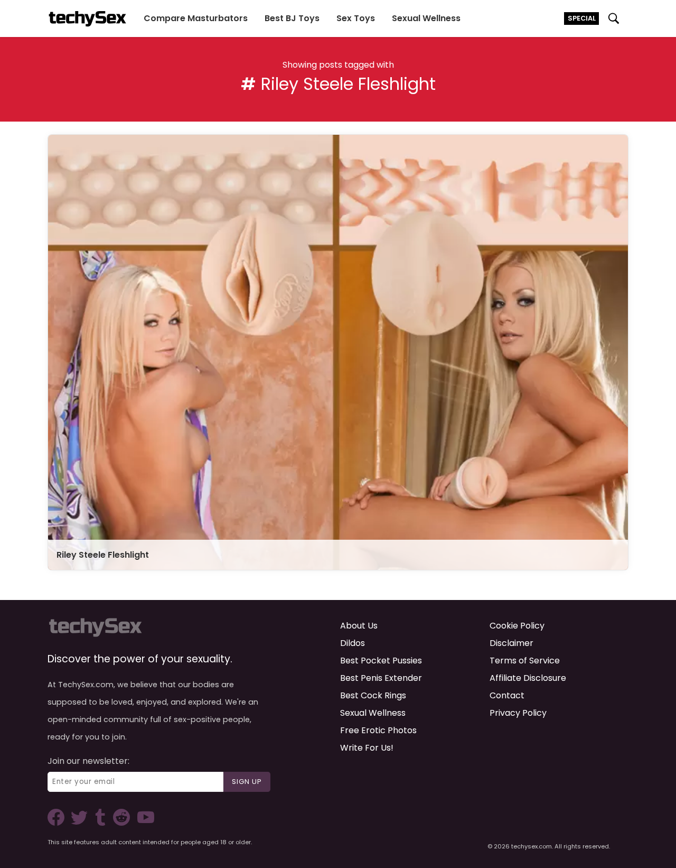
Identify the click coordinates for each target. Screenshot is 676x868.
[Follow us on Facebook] (58, 823)
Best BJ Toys (292, 18)
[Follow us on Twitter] (81, 823)
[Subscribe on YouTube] (143, 823)
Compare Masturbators (196, 18)
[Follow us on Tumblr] (101, 823)
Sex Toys (355, 18)
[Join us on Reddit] (120, 823)
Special (582, 18)
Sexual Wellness (426, 18)
